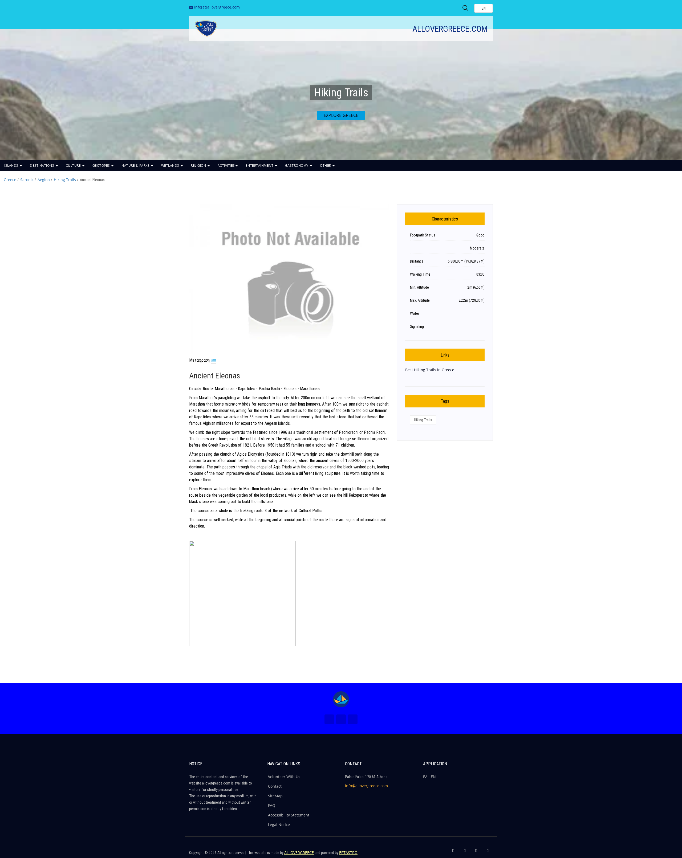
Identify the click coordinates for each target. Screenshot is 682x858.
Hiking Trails (65, 179)
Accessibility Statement (288, 815)
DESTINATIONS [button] (42, 165)
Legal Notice (279, 824)
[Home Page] (341, 699)
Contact (275, 786)
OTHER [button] (326, 165)
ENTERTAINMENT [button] (260, 165)
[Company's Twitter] (464, 852)
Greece (10, 179)
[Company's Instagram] (476, 852)
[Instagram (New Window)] (341, 719)
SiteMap (275, 795)
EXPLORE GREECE (341, 115)
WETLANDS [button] (170, 165)
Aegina (44, 179)
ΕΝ (433, 776)
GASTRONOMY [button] (297, 165)
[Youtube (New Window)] (353, 719)
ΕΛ (425, 776)
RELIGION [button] (199, 165)
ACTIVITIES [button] (226, 165)
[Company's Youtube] (487, 852)
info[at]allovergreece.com (217, 7)
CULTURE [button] (74, 165)
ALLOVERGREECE (299, 852)
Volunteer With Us (284, 776)
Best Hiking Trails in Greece (429, 369)
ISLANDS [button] (11, 165)
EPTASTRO (348, 852)
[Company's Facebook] (453, 852)
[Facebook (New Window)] (329, 719)
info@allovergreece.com (366, 785)
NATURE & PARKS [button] (136, 165)
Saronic (27, 179)
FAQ (271, 805)
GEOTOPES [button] (101, 165)
